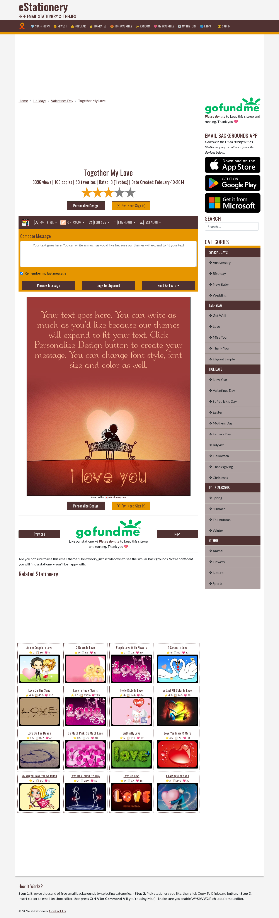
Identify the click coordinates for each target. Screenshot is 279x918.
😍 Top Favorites (121, 26)
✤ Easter (215, 412)
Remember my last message (45, 273)
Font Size (100, 222)
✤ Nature (216, 572)
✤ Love (214, 326)
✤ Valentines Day (222, 390)
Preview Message (48, 285)
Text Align (151, 222)
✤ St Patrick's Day (223, 401)
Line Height (125, 222)
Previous (39, 534)
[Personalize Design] (25, 222)
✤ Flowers (217, 562)
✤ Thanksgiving (221, 467)
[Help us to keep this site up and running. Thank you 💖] (232, 105)
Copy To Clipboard (108, 285)
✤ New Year (218, 379)
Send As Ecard (167, 285)
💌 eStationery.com (115, 497)
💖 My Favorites (163, 26)
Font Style (46, 222)
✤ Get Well (217, 315)
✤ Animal (216, 551)
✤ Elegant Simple (222, 359)
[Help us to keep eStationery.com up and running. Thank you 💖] (108, 529)
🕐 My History (187, 26)
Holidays (39, 100)
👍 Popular (78, 26)
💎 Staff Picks (40, 26)
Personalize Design (86, 205)
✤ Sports (216, 583)
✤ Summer (217, 509)
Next (177, 534)
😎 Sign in (224, 26)
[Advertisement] (181, 10)
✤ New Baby (219, 284)
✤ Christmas (218, 477)
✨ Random (143, 26)
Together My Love (91, 100)
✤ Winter (216, 530)
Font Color (74, 222)
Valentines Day (62, 100)
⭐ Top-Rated (98, 26)
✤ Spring (215, 498)
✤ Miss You (217, 337)
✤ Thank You (219, 348)
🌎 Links (205, 26)
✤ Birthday (217, 273)
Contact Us (57, 911)
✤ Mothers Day (221, 423)
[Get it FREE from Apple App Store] (232, 164)
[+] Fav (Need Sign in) (131, 205)
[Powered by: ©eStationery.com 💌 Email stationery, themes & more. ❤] (108, 302)
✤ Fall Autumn (220, 520)
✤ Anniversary (220, 262)
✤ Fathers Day (220, 434)
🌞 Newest (60, 26)
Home (23, 100)
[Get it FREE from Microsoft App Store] (232, 202)
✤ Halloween (219, 456)
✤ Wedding (217, 295)
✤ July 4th (216, 445)
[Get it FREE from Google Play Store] (232, 182)
